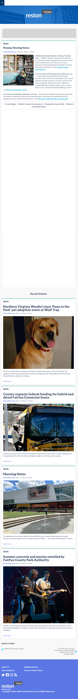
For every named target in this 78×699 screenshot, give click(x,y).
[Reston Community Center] (16, 90)
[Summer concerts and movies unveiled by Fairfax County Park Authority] (38, 594)
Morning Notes (14, 474)
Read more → (8, 381)
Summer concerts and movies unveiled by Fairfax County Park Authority (33, 558)
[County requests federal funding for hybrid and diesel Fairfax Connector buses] (38, 427)
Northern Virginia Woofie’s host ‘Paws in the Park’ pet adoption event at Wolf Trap (36, 308)
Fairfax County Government (30, 104)
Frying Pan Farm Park (54, 104)
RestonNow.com (9, 313)
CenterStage (10, 104)
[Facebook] (7, 674)
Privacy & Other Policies (33, 670)
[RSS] (15, 674)
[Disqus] (38, 204)
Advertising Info (8, 670)
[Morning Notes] (38, 507)
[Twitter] (3, 675)
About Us (5, 667)
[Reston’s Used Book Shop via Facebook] (53, 99)
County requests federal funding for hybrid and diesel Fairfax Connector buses (38, 395)
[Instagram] (11, 674)
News (6, 44)
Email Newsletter (31, 667)
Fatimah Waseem (9, 52)
